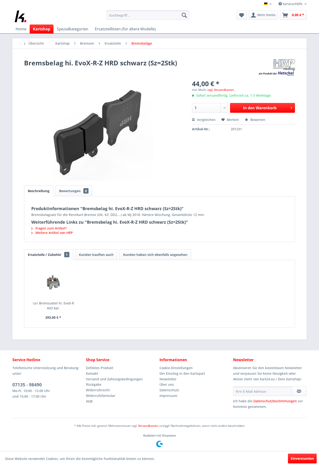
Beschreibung (39, 191)
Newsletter (168, 379)
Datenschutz (169, 390)
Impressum (168, 395)
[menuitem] (148, 15)
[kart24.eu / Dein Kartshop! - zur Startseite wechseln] (20, 16)
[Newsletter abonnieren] (299, 391)
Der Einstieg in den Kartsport (182, 373)
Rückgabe (93, 384)
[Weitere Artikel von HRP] (277, 67)
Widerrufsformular (100, 395)
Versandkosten (148, 426)
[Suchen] (184, 15)
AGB (89, 401)
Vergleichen (206, 119)
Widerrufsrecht (98, 390)
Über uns (167, 384)
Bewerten (257, 119)
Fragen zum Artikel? (51, 228)
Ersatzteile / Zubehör (48, 254)
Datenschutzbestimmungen (275, 401)
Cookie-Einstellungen (176, 368)
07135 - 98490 (27, 385)
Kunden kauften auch (96, 254)
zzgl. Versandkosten (220, 90)
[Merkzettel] (242, 15)
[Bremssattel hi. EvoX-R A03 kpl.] (53, 282)
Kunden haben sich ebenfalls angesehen (155, 254)
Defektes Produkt (99, 368)
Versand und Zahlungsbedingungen (114, 379)
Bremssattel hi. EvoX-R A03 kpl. (53, 305)
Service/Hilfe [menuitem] (292, 4)
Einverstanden (302, 458)
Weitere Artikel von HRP (54, 232)
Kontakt (92, 373)
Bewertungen (73, 191)
